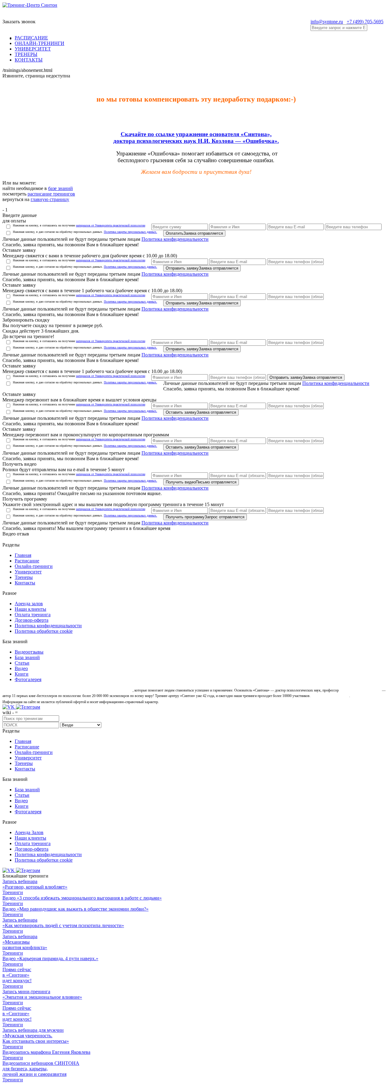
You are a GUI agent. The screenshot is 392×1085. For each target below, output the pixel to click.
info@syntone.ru (327, 21)
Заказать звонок (19, 21)
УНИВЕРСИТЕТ (33, 48)
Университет (28, 571)
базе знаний (60, 188)
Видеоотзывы (29, 651)
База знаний (27, 657)
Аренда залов (29, 603)
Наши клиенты (30, 609)
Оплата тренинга (33, 614)
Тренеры (24, 577)
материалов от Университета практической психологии (110, 225)
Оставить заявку (201, 412)
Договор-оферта (31, 620)
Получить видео (201, 482)
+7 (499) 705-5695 (365, 21)
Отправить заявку (202, 268)
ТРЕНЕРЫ (26, 54)
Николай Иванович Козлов (360, 690)
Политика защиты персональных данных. (130, 231)
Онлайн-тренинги (34, 566)
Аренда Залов (29, 832)
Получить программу (205, 517)
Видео (21, 668)
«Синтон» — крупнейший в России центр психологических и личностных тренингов (67, 690)
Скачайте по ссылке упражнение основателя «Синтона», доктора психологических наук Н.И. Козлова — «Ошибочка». (196, 137)
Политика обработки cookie (44, 631)
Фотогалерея (28, 679)
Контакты (25, 582)
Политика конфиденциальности (175, 239)
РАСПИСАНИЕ (31, 37)
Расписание (27, 560)
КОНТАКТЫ (29, 59)
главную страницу (50, 199)
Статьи (22, 663)
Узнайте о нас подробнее (330, 696)
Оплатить (194, 233)
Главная (23, 555)
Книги (21, 674)
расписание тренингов (51, 193)
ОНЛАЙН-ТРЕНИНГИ (39, 43)
